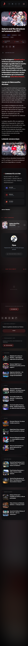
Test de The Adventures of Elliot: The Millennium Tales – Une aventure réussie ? (17, 480)
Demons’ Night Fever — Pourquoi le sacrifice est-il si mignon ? (17, 365)
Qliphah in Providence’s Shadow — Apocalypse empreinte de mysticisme (16, 357)
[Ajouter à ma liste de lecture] (3, 52)
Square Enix (7, 459)
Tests (5, 385)
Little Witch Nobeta (17, 77)
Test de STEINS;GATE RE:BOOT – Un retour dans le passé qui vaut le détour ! (17, 390)
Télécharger (9, 345)
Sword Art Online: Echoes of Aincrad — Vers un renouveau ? (17, 512)
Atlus (5, 418)
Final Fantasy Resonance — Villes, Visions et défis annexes (17, 472)
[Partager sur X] (6, 46)
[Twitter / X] (2, 318)
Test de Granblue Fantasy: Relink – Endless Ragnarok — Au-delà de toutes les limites (17, 406)
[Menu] (23, 4)
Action (4, 35)
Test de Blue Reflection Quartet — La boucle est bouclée (16, 398)
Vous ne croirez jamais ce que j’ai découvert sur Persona (16, 447)
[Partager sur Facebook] (3, 46)
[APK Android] (12, 4)
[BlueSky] (12, 318)
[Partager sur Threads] (10, 46)
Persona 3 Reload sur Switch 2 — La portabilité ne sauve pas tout (17, 439)
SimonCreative (5, 37)
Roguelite (14, 35)
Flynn (17, 41)
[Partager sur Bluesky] (13, 46)
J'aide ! (14, 330)
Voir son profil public (15, 253)
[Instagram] (9, 318)
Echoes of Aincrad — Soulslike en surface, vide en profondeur (17, 496)
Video (12, 37)
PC (9, 35)
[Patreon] (16, 318)
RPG (19, 35)
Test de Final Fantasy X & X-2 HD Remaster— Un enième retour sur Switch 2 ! (17, 463)
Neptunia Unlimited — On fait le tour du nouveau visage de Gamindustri (16, 373)
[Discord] (5, 318)
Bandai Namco (8, 491)
